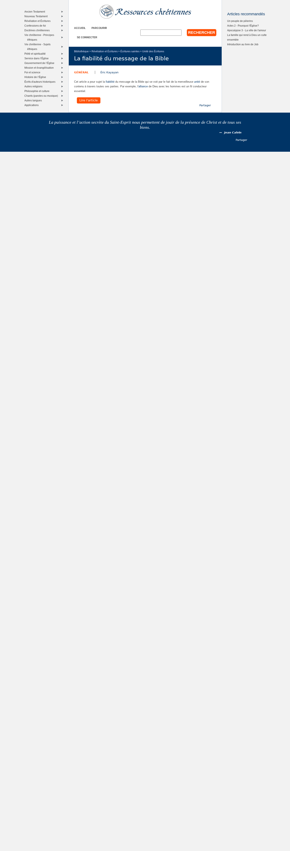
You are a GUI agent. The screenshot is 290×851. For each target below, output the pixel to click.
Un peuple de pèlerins (240, 21)
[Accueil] (145, 12)
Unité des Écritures (153, 51)
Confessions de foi (36, 25)
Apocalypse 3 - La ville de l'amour (246, 30)
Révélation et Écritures (105, 51)
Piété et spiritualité (36, 53)
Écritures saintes (129, 51)
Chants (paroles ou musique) (42, 95)
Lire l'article (88, 100)
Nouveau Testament (37, 16)
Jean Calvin (232, 132)
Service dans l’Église (37, 58)
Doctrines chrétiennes (38, 30)
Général (81, 72)
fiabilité (110, 81)
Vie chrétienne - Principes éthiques (40, 37)
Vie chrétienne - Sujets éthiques (38, 46)
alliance (143, 86)
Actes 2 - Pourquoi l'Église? (243, 25)
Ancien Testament (35, 11)
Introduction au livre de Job (242, 44)
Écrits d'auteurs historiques (41, 81)
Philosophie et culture (38, 91)
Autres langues (34, 100)
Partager (205, 105)
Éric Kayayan (109, 72)
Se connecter (87, 37)
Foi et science (33, 72)
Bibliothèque (81, 51)
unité (197, 81)
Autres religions (34, 86)
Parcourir (99, 28)
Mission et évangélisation (40, 67)
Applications (32, 105)
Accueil (80, 28)
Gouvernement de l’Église (40, 63)
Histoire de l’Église (36, 77)
